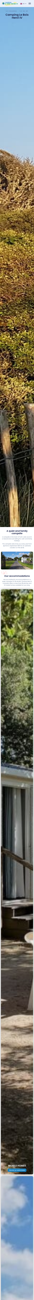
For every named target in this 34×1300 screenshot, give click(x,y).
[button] (29, 3)
